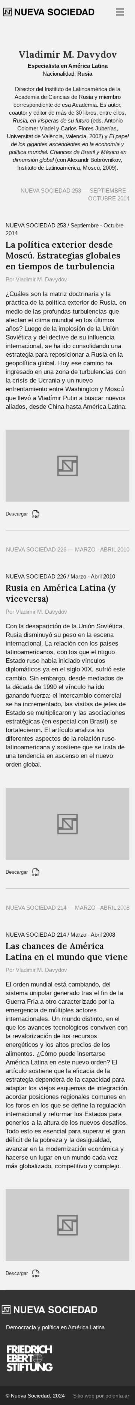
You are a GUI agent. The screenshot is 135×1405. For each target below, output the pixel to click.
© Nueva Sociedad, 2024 (35, 1396)
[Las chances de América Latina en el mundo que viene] (67, 1224)
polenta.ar (117, 1396)
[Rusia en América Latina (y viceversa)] (67, 823)
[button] (120, 12)
